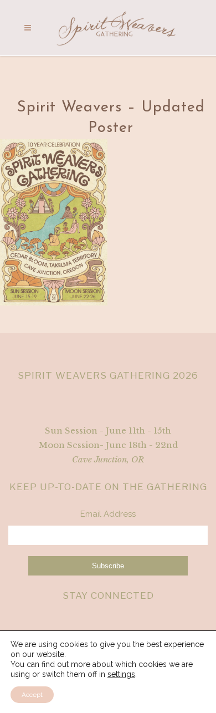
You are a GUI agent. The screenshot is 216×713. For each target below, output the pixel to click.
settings (121, 674)
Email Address (108, 514)
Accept (32, 695)
